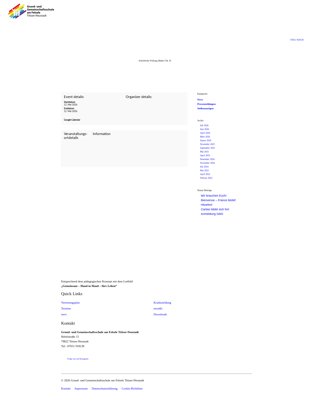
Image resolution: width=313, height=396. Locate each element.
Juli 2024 (204, 166)
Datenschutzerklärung (105, 388)
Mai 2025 (204, 151)
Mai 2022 (204, 170)
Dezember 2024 (207, 159)
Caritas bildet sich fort (215, 209)
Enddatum (69, 108)
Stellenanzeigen (205, 108)
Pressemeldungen (206, 104)
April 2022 (205, 174)
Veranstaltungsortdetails (76, 136)
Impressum (81, 388)
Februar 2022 (206, 178)
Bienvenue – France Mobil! (218, 200)
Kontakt (66, 388)
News (200, 99)
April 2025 (205, 155)
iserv (64, 314)
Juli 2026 (204, 125)
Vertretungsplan (70, 302)
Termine (66, 308)
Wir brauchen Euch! (214, 195)
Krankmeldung (162, 302)
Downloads (160, 314)
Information (102, 134)
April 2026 (205, 133)
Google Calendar (72, 120)
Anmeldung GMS (212, 214)
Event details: (74, 97)
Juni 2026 (204, 129)
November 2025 (207, 144)
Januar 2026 (205, 140)
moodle (158, 308)
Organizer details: (139, 97)
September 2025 (207, 148)
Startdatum (69, 102)
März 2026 (205, 136)
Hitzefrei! (206, 204)
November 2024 (207, 163)
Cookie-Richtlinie (132, 388)
